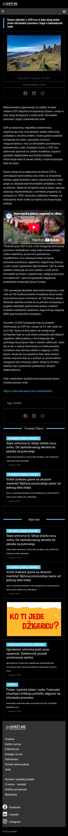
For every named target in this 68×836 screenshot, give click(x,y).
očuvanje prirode (29, 667)
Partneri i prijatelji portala (19, 779)
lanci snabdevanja (38, 493)
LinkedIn (14, 814)
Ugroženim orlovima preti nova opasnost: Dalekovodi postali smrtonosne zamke (27, 653)
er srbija (41, 457)
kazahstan (11, 667)
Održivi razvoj (13, 744)
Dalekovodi (23, 663)
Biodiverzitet (12, 663)
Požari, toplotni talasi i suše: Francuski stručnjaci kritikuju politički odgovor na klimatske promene (33, 693)
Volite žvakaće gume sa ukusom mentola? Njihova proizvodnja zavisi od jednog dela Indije (33, 483)
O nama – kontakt (15, 784)
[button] (64, 11)
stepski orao (43, 667)
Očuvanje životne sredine (26, 644)
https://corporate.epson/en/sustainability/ (28, 391)
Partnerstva (11, 759)
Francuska (11, 703)
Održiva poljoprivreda (27, 497)
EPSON (17, 403)
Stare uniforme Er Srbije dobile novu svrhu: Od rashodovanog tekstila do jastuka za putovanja (31, 447)
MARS (50, 493)
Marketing (11, 794)
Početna (10, 739)
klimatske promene (20, 493)
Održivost (54, 457)
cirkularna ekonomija (16, 457)
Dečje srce (31, 457)
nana (8, 497)
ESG (47, 457)
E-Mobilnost (12, 749)
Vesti (12, 684)
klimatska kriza (23, 703)
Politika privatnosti (16, 789)
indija (9, 493)
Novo (14, 497)
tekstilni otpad (13, 461)
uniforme (24, 461)
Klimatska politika (39, 703)
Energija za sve (13, 754)
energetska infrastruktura (41, 663)
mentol (56, 493)
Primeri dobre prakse (23, 438)
